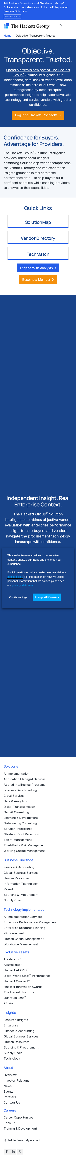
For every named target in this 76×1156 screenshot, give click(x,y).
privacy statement (23, 585)
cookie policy (15, 576)
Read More (11, 16)
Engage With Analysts (36, 268)
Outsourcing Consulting (20, 823)
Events (8, 1091)
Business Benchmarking (20, 790)
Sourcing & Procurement (21, 895)
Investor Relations (16, 1080)
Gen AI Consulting (16, 812)
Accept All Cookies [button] (46, 597)
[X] (20, 1152)
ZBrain (9, 1003)
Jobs (7, 1123)
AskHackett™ (13, 965)
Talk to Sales (15, 1140)
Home (7, 35)
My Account (33, 1140)
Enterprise (11, 1025)
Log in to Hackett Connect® (36, 115)
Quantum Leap (15, 998)
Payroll (8, 889)
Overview (10, 1075)
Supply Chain (13, 900)
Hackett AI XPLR (16, 970)
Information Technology (21, 884)
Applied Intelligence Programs (24, 784)
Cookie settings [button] (18, 597)
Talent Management (18, 840)
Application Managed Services (25, 779)
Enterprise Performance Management (30, 922)
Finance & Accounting (19, 867)
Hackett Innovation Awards (23, 987)
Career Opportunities (18, 1117)
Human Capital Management (24, 939)
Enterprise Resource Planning (24, 928)
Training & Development (20, 1128)
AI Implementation (17, 773)
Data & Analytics (15, 801)
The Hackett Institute (19, 992)
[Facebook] (7, 1152)
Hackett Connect (17, 981)
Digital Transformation (19, 807)
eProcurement (14, 933)
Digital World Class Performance (27, 976)
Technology (12, 1058)
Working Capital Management (24, 851)
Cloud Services (14, 795)
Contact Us (12, 1102)
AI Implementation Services (23, 917)
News (7, 1086)
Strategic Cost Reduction (21, 834)
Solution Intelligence (18, 829)
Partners (10, 1097)
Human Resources (17, 878)
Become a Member (36, 280)
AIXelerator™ (13, 959)
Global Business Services (21, 872)
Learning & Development (21, 818)
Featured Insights (16, 1020)
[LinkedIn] (13, 1152)
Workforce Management (21, 944)
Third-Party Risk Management (25, 845)
